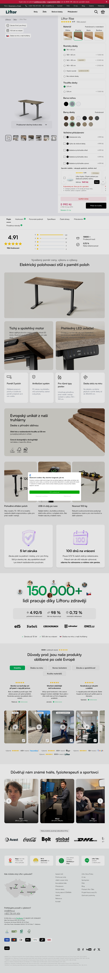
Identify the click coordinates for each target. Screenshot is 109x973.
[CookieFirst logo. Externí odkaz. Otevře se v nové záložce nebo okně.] (30, 475)
